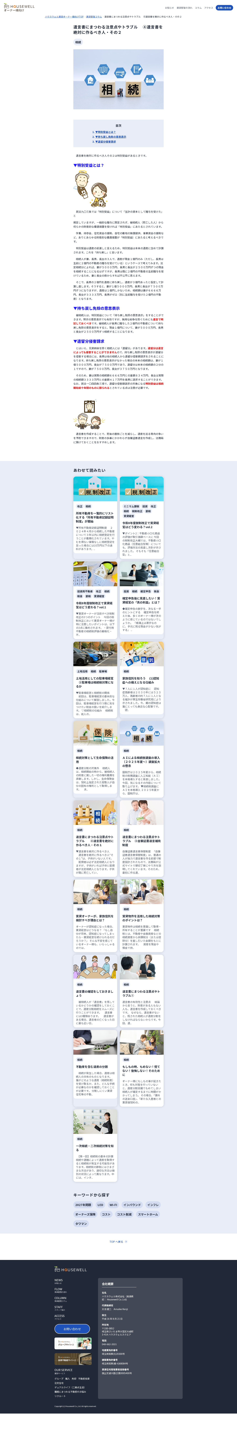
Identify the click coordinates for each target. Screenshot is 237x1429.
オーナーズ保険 (85, 1214)
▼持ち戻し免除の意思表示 (110, 136)
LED (100, 1205)
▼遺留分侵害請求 (105, 141)
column (60, 1299)
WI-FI (113, 1205)
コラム (198, 7)
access (59, 1317)
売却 (74, 1378)
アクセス (208, 7)
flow (60, 1290)
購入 (67, 1378)
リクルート (60, 1396)
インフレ (153, 1205)
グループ (58, 1378)
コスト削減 (124, 1214)
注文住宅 (59, 1383)
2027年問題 (83, 1205)
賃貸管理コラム (94, 16)
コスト (106, 1214)
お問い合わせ (224, 7)
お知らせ (169, 7)
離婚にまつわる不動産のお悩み (70, 1391)
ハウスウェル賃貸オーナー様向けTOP (64, 16)
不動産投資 (83, 1378)
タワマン (81, 1223)
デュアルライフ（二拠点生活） (70, 1387)
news (58, 1281)
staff (59, 1308)
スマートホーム (148, 1214)
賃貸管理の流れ (184, 7)
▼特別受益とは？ (105, 132)
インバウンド (132, 1205)
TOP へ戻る (116, 1241)
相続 (78, 42)
